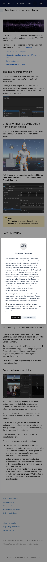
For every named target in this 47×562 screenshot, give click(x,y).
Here (7, 304)
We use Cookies (23, 253)
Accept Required (29, 317)
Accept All (15, 317)
